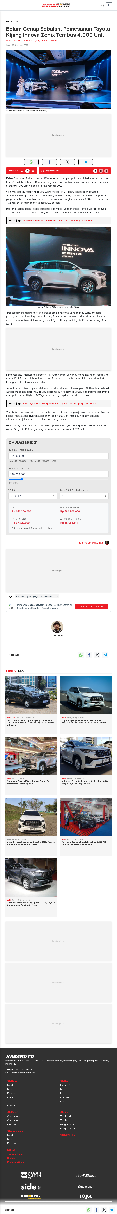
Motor (10, 1089)
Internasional (66, 1097)
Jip (8, 1101)
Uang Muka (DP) (19, 468)
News (19, 21)
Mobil (10, 1085)
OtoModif (12, 1112)
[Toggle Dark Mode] (109, 5)
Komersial (12, 1143)
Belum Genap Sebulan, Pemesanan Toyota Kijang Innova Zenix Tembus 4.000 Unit (58, 32)
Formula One (66, 1085)
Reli (62, 1093)
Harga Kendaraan (21, 450)
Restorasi (12, 1124)
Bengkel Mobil (67, 1124)
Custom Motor (14, 1120)
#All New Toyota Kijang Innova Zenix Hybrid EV (37, 596)
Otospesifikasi (15, 1131)
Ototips (64, 1112)
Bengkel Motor (67, 1128)
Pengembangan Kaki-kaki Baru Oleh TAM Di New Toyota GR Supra (58, 220)
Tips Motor (65, 1120)
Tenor (12, 490)
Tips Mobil (65, 1116)
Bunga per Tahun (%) (75, 490)
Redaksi (11, 1158)
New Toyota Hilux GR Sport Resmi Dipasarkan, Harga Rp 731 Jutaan (59, 403)
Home (8, 21)
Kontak (11, 1150)
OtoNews (12, 1081)
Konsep (11, 1093)
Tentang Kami (15, 1154)
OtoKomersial (67, 1134)
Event (10, 1097)
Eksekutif (11, 1105)
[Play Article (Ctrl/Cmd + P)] (95, 171)
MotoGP (64, 1089)
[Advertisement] (58, 135)
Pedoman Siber (15, 1162)
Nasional (64, 1101)
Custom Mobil (14, 1116)
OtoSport (65, 1081)
